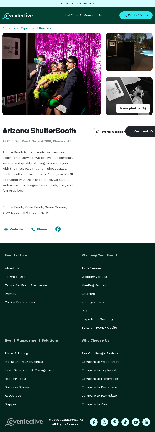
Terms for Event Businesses (26, 285)
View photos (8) (133, 108)
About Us (12, 268)
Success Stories (17, 387)
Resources (13, 395)
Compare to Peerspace (99, 387)
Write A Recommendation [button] (122, 132)
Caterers (88, 294)
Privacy (10, 294)
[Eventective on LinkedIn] (146, 422)
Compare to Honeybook (100, 379)
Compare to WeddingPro (100, 362)
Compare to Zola (95, 404)
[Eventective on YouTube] (136, 422)
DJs (84, 311)
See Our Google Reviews (100, 353)
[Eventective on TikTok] (125, 422)
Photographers (93, 302)
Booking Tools (15, 379)
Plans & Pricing (16, 353)
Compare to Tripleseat (99, 370)
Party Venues (92, 268)
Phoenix (8, 28)
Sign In (104, 15)
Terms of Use (15, 277)
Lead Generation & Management (30, 370)
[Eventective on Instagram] (104, 422)
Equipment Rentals (36, 28)
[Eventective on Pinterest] (115, 422)
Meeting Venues (94, 285)
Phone (41, 229)
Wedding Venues (94, 277)
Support (11, 404)
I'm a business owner (76, 3)
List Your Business (79, 15)
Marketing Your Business (24, 362)
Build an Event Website (99, 327)
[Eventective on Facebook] (94, 422)
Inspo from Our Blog (97, 319)
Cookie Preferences (20, 302)
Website (16, 229)
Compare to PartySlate (99, 395)
